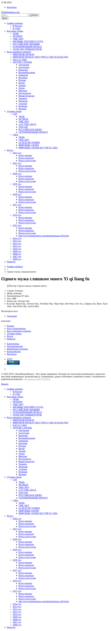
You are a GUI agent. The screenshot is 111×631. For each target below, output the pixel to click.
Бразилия (23, 70)
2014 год (17, 238)
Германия (23, 75)
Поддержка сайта (32, 379)
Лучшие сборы (14, 111)
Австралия (23, 64)
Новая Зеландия (26, 96)
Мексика (22, 90)
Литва (21, 88)
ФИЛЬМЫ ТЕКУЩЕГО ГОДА (28, 41)
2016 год (17, 215)
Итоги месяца (25, 155)
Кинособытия (14, 351)
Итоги (10, 150)
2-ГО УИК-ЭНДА (27, 124)
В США (17, 28)
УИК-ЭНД (18, 39)
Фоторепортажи (15, 346)
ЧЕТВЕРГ (18, 36)
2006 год (17, 259)
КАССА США (20, 59)
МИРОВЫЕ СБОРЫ (28, 145)
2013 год (17, 241)
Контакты (12, 7)
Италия (22, 80)
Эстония (22, 103)
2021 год (17, 163)
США (15, 134)
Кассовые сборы (15, 31)
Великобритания (26, 72)
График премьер (15, 23)
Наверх (4, 384)
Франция (22, 101)
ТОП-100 (23, 127)
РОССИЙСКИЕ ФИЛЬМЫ (26, 44)
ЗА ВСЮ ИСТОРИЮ (29, 142)
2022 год (17, 153)
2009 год (17, 251)
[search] (33, 15)
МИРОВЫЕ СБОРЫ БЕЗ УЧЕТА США (38, 147)
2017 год (17, 204)
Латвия (22, 85)
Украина (22, 98)
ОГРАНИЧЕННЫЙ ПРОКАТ (27, 46)
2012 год (17, 243)
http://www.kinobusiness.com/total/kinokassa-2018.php (43, 236)
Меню (4, 18)
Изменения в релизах (17, 349)
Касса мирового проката (19, 52)
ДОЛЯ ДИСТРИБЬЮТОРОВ (27, 49)
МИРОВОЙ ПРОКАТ (24, 54)
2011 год (17, 246)
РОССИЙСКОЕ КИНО (30, 129)
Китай (21, 83)
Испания (22, 77)
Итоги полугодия (27, 160)
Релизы (10, 326)
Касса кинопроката (16, 328)
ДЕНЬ (16, 33)
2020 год (17, 173)
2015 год (17, 225)
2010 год (17, 248)
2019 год (17, 184)
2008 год (17, 254)
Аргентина (23, 67)
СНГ (15, 114)
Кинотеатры (13, 343)
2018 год (17, 194)
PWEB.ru (45, 379)
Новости (11, 261)
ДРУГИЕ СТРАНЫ (22, 62)
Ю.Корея (22, 106)
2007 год (17, 256)
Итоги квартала (26, 158)
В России (17, 26)
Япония (22, 109)
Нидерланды (24, 93)
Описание (12, 316)
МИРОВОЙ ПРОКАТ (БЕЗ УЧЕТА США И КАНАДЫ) (40, 57)
